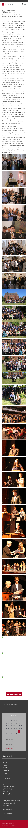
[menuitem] (22, 4)
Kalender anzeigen (9, 748)
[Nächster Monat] (22, 715)
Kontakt (5, 762)
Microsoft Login (6, 770)
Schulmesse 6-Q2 (9, 741)
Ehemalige (5, 791)
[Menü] (25, 4)
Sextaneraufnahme (9, 746)
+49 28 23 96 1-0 (24, 1)
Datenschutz (3, 1)
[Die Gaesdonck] (11, 4)
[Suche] (22, 4)
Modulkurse (5, 767)
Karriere (5, 773)
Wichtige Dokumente (8, 788)
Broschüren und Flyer (8, 789)
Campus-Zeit (6, 765)
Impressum (8, 1)
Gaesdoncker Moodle (8, 769)
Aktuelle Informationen (8, 786)
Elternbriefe (5, 784)
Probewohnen (6, 764)
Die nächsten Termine (10, 704)
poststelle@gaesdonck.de (9, 807)
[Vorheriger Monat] (6, 715)
